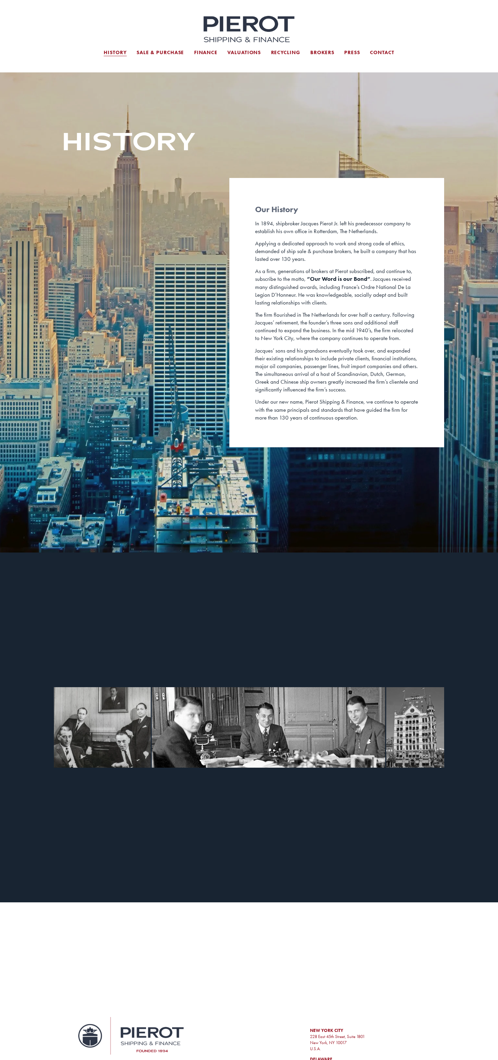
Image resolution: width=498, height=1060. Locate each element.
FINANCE (205, 52)
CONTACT (382, 52)
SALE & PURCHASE (160, 52)
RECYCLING (285, 52)
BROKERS (322, 52)
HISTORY (115, 52)
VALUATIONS (244, 52)
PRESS (352, 52)
